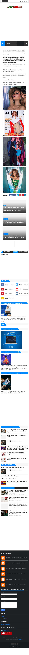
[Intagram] (13, 644)
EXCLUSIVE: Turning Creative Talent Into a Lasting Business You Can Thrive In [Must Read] (17, 431)
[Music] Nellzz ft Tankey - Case (14, 441)
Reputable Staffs (21, 488)
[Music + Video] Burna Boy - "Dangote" (10, 476)
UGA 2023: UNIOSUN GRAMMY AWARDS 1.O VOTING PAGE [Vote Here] (17, 482)
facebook (25, 251)
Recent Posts (7, 488)
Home (4, 50)
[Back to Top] (17, 644)
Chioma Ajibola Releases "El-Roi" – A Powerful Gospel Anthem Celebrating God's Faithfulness (18, 512)
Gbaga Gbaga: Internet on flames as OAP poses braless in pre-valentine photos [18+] (13, 236)
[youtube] (24, 1)
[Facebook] (12, 644)
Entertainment (13, 50)
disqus (20, 251)
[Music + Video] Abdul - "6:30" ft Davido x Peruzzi (16, 436)
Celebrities (8, 50)
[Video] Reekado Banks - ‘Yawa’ (8, 478)
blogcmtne (8, 556)
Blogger (20, 639)
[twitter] (22, 1)
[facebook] (20, 1)
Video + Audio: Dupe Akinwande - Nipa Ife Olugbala (17, 459)
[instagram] (26, 1)
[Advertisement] (14, 25)
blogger (15, 251)
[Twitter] (15, 644)
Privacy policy (4, 618)
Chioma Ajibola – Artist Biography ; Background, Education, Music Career (16, 453)
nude (23, 50)
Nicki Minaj (19, 50)
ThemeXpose (17, 646)
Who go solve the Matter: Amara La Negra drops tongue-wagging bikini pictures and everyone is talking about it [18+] (13, 222)
